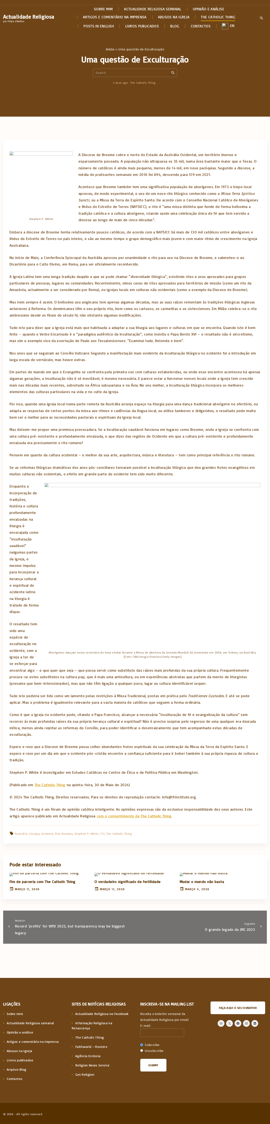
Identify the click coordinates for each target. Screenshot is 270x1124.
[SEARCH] (173, 73)
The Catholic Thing (142, 82)
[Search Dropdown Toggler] (261, 18)
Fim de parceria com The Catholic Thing (42, 881)
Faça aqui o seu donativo (238, 1007)
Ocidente (47, 833)
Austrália (21, 833)
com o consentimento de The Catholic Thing (134, 816)
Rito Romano (64, 833)
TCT (102, 833)
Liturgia (34, 833)
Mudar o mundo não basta (202, 881)
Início (110, 49)
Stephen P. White (86, 833)
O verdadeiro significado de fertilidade (127, 881)
